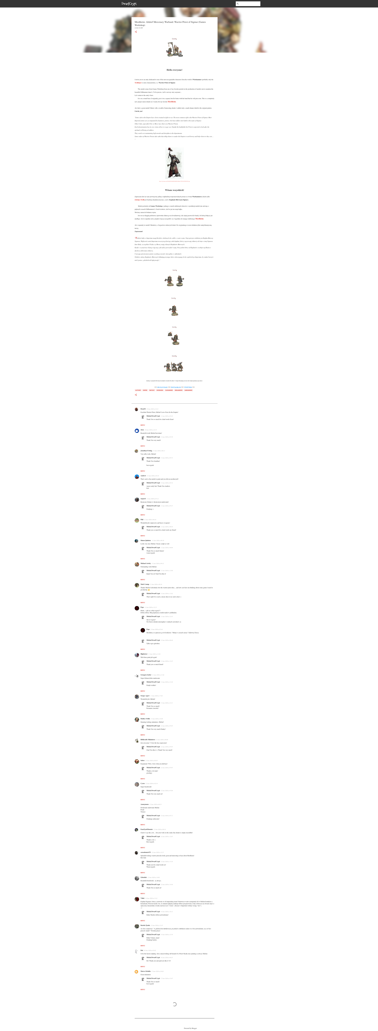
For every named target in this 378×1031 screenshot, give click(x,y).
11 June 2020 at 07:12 (152, 499)
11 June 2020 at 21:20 (167, 682)
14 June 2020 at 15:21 (151, 898)
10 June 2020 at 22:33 (151, 430)
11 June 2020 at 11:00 (167, 570)
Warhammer (188, 390)
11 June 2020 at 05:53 (167, 458)
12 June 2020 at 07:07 (167, 767)
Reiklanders (178, 390)
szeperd (143, 498)
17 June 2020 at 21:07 (167, 978)
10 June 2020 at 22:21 (152, 409)
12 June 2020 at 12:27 (158, 852)
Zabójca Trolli (139, 200)
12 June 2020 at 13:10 (167, 861)
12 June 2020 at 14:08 (153, 877)
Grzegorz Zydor (146, 675)
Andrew (143, 475)
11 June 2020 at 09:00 (167, 547)
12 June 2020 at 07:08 (167, 790)
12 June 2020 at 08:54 (160, 829)
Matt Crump (145, 584)
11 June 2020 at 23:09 (157, 719)
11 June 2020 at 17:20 (156, 696)
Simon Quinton (146, 540)
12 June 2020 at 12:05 (167, 836)
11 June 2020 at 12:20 (154, 654)
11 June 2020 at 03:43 (153, 476)
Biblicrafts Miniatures (148, 739)
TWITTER (188, 387)
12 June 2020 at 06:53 (155, 804)
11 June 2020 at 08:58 (158, 540)
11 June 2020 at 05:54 (167, 483)
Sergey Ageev (145, 695)
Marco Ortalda (146, 971)
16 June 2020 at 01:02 (150, 950)
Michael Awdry (146, 563)
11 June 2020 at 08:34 (150, 519)
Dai (142, 950)
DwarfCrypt (129, 4)
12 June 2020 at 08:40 (167, 640)
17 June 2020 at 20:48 (157, 971)
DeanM (143, 409)
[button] (136, 32)
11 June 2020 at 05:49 (167, 416)
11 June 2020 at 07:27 (167, 506)
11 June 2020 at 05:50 (167, 437)
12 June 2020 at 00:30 (151, 760)
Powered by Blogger (190, 1028)
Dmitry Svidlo (145, 718)
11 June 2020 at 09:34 (156, 584)
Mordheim (160, 390)
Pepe (142, 607)
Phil (142, 519)
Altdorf (138, 390)
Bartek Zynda (145, 925)
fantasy (151, 390)
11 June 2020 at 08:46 (167, 527)
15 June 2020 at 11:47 (157, 925)
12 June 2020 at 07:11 (167, 815)
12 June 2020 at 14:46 (167, 884)
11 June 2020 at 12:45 (167, 616)
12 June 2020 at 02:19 (151, 783)
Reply (143, 425)
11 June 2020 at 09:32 (158, 563)
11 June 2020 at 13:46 (158, 675)
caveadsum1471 (146, 852)
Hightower (144, 654)
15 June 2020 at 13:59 (167, 934)
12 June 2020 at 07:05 (167, 726)
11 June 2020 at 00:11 (159, 451)
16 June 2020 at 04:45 (167, 957)
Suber (143, 760)
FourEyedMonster (147, 829)
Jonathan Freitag (146, 450)
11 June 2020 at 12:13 (151, 607)
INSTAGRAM (176, 387)
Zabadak (144, 877)
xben (142, 430)
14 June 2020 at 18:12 (167, 911)
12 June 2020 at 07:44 (157, 629)
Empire (145, 390)
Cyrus (143, 783)
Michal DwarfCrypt (153, 416)
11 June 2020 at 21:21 (167, 703)
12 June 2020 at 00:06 (162, 740)
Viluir (143, 898)
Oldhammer (169, 390)
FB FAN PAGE (162, 387)
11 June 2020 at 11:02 (167, 593)
